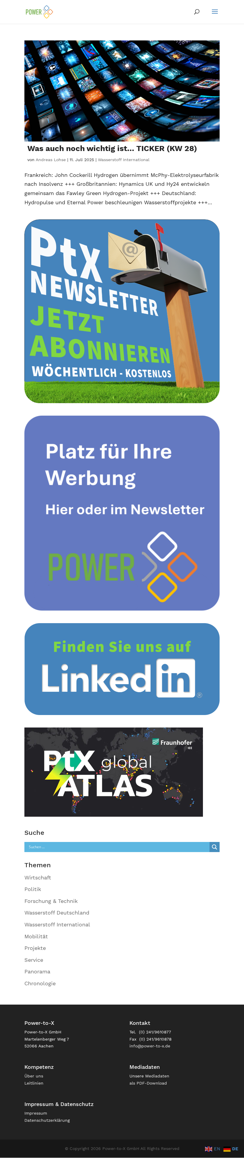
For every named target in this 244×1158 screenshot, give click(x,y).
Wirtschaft (37, 877)
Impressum (35, 1113)
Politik (32, 889)
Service (33, 960)
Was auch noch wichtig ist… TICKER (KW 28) (112, 148)
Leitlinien (33, 1083)
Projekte (35, 948)
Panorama (37, 971)
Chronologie (40, 983)
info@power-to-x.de (149, 1046)
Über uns (33, 1076)
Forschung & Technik (51, 901)
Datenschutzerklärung (47, 1120)
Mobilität (36, 936)
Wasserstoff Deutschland (56, 912)
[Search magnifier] (214, 847)
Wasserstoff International (123, 159)
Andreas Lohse (51, 159)
